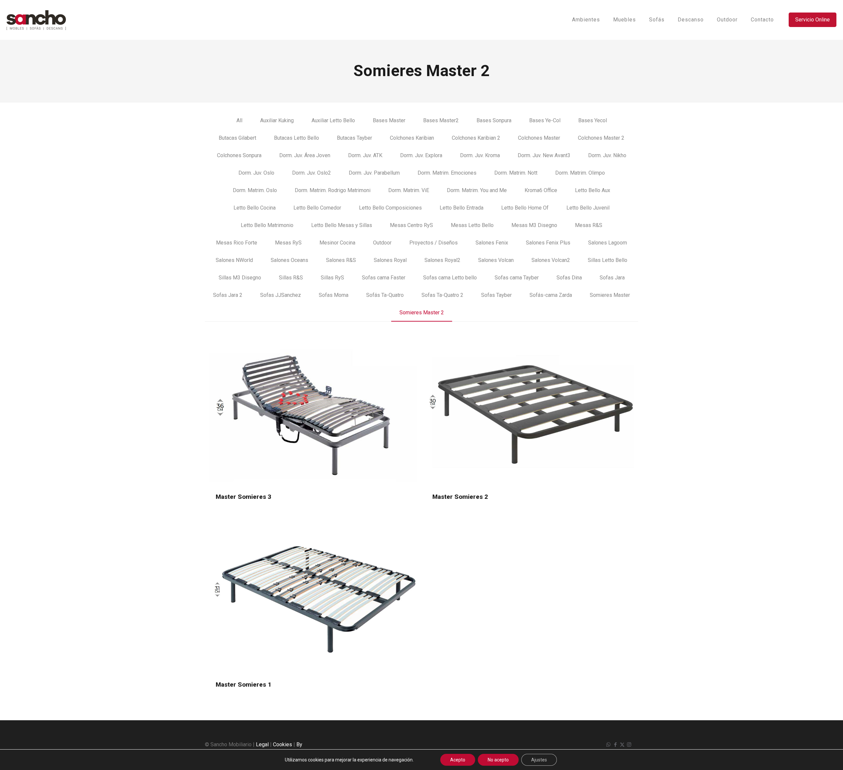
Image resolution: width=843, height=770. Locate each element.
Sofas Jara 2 (227, 295)
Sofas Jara (612, 277)
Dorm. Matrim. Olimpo (580, 173)
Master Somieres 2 (460, 496)
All (239, 120)
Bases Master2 (441, 120)
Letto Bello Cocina (254, 208)
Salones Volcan (496, 260)
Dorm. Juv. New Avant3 (544, 155)
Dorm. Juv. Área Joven (304, 155)
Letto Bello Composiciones (390, 208)
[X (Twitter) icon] (622, 745)
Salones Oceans (289, 260)
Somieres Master (610, 295)
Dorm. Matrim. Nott (515, 173)
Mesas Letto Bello (472, 225)
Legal (262, 744)
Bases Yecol (592, 120)
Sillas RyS (332, 277)
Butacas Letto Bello (296, 138)
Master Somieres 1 (243, 684)
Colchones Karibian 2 (476, 138)
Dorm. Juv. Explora (421, 155)
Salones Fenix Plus (548, 243)
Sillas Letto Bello (607, 260)
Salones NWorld (234, 260)
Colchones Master (539, 138)
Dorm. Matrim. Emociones (447, 173)
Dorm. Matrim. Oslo (255, 190)
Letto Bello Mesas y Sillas (341, 225)
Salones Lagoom (607, 243)
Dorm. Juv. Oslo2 (311, 173)
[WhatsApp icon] (608, 745)
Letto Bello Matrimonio (267, 225)
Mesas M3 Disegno (534, 225)
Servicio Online (812, 19)
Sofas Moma (333, 295)
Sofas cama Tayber (517, 277)
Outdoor (382, 243)
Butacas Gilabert (237, 138)
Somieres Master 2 (421, 312)
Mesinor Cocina (337, 243)
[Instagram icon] (629, 745)
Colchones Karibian (412, 138)
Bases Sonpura (493, 120)
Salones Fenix (492, 243)
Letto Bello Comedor (317, 208)
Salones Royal (390, 260)
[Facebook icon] (615, 745)
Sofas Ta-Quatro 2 (442, 295)
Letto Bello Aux (592, 190)
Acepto (457, 759)
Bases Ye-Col (544, 120)
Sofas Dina (569, 277)
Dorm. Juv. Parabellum (374, 173)
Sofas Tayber (496, 295)
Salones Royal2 (442, 260)
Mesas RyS (288, 243)
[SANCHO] (36, 20)
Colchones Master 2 (601, 138)
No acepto (498, 759)
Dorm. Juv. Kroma (480, 155)
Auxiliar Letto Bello (333, 120)
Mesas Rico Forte (236, 243)
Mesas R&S (588, 225)
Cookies (282, 744)
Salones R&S (341, 260)
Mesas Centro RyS (411, 225)
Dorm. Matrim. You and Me (477, 190)
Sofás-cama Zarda (551, 295)
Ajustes (539, 759)
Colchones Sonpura (239, 155)
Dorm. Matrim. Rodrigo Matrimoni (332, 190)
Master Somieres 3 (243, 496)
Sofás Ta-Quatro (385, 295)
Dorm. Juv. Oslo (256, 173)
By (299, 744)
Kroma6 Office (541, 190)
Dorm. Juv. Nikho (607, 155)
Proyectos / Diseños (433, 243)
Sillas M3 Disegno (240, 277)
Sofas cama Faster (383, 277)
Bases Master (389, 120)
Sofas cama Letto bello (450, 277)
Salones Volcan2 (550, 260)
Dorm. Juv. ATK (365, 155)
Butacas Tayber (354, 138)
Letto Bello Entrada (461, 208)
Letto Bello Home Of (525, 208)
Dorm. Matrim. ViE (408, 190)
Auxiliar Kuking (277, 120)
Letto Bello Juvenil (588, 208)
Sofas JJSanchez (280, 295)
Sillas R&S (291, 277)
